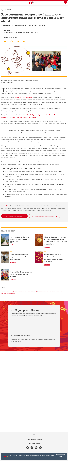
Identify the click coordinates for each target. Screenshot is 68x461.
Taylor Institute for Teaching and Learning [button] (44, 216)
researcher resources (56, 291)
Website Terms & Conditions (21, 457)
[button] (6, 41)
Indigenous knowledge (17, 291)
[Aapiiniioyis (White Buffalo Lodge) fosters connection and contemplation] (5, 257)
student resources (43, 291)
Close (60, 456)
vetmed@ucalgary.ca (34, 443)
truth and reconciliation (8, 293)
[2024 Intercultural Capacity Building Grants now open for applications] (5, 240)
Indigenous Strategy (31, 291)
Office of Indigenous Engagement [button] (14, 216)
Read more (13, 245)
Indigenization (5, 291)
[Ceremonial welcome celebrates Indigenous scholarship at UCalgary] (5, 275)
